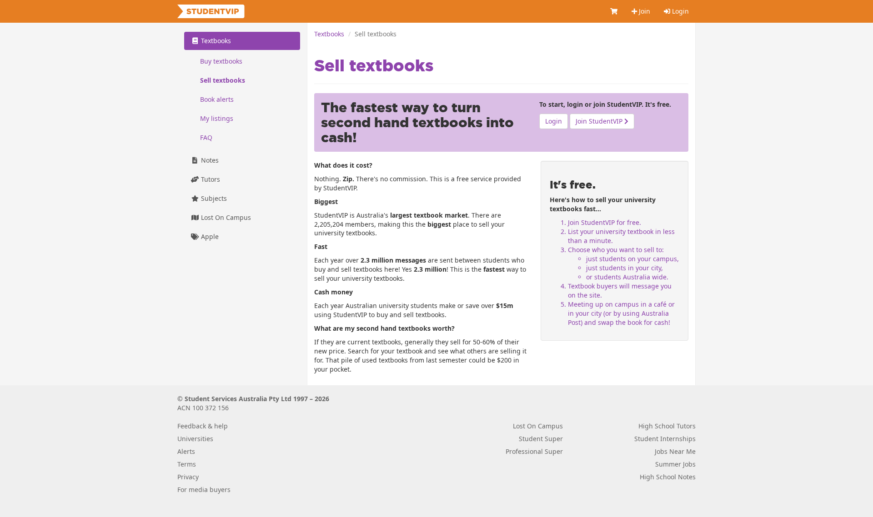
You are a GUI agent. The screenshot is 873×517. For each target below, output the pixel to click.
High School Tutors (667, 426)
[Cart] (614, 11)
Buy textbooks (221, 61)
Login (679, 11)
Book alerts (217, 99)
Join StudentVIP (600, 121)
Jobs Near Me (675, 451)
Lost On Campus (225, 217)
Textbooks (329, 34)
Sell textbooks (222, 80)
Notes (209, 160)
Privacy (188, 476)
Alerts (186, 451)
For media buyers (204, 489)
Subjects (213, 198)
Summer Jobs (675, 464)
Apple (209, 236)
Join (643, 11)
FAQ (206, 137)
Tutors (209, 179)
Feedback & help (202, 426)
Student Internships (665, 438)
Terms (186, 464)
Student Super (541, 438)
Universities (195, 438)
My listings (216, 118)
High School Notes (668, 476)
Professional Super (534, 451)
